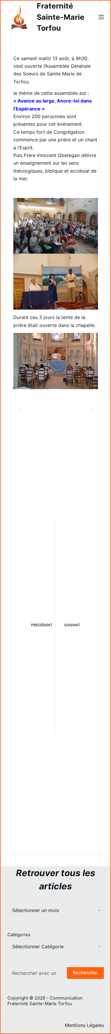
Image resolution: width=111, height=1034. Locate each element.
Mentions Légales (84, 1025)
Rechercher (85, 972)
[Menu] (101, 17)
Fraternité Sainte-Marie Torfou (60, 16)
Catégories (18, 934)
